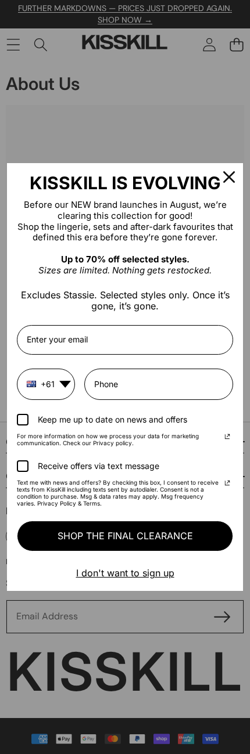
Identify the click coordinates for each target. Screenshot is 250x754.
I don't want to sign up (125, 573)
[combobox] (46, 384)
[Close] (229, 177)
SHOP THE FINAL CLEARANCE (125, 536)
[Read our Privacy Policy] (227, 438)
